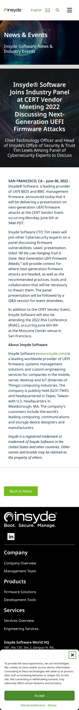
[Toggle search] (57, 10)
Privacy (52, 705)
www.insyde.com (51, 353)
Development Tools (20, 600)
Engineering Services (21, 629)
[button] (72, 655)
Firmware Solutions (20, 592)
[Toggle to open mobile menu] (69, 10)
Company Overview (20, 563)
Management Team (20, 571)
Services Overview (19, 621)
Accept (39, 695)
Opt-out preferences (33, 705)
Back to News (21, 491)
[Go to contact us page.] (47, 10)
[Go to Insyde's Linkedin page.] (10, 536)
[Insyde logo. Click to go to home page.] (13, 9)
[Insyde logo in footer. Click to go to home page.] (30, 519)
